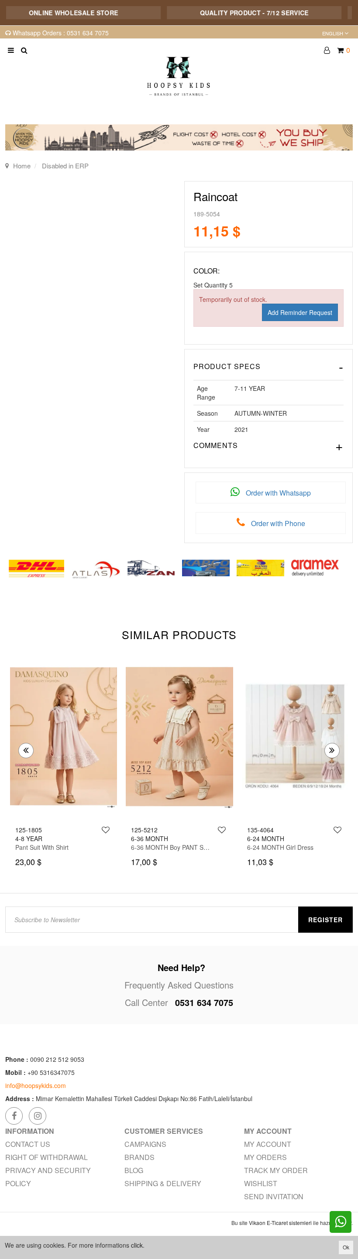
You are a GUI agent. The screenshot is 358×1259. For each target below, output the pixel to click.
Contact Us (27, 1144)
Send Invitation (273, 1196)
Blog (133, 1170)
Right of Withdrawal (46, 1157)
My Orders (265, 1157)
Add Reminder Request (300, 312)
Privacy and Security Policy (48, 1176)
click (137, 1245)
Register (325, 919)
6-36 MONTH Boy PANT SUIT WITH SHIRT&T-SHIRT (56, 847)
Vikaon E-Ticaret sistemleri (280, 1222)
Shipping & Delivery (162, 1183)
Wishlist (260, 1183)
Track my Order (276, 1170)
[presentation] (26, 750)
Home (22, 165)
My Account (267, 1144)
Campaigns (145, 1144)
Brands (139, 1157)
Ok (346, 1247)
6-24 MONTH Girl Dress (164, 847)
